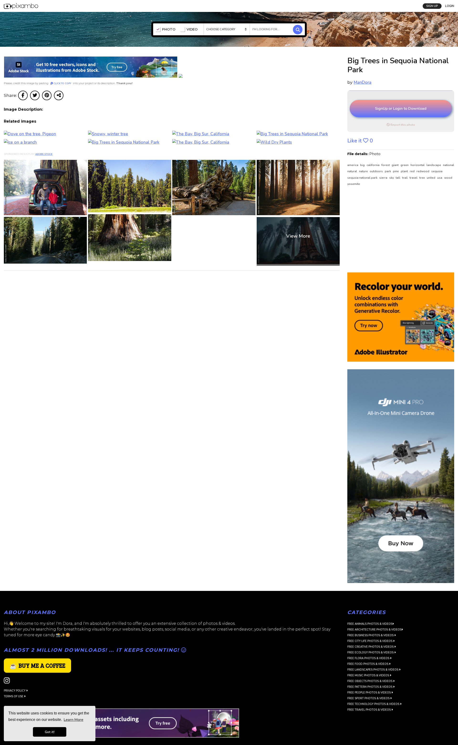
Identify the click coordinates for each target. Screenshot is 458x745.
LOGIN (449, 6)
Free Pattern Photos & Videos (370, 687)
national (448, 165)
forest (385, 165)
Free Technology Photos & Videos (373, 704)
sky (392, 178)
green (405, 165)
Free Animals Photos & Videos (369, 624)
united (431, 178)
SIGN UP (432, 6)
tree (422, 178)
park (388, 171)
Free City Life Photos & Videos (370, 641)
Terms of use (14, 696)
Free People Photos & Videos (369, 692)
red (412, 171)
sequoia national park (362, 178)
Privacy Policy (15, 691)
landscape (434, 165)
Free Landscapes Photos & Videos (373, 670)
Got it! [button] (49, 731)
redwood (423, 171)
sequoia (436, 171)
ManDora (362, 82)
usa (440, 178)
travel (414, 178)
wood (448, 178)
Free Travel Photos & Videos (369, 710)
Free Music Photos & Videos (368, 675)
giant (395, 165)
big (362, 165)
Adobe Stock (43, 154)
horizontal (418, 165)
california (373, 165)
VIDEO (192, 29)
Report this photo (402, 125)
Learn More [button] (73, 719)
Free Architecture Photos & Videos (374, 629)
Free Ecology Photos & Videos (370, 652)
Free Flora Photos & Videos (368, 658)
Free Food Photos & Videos (368, 664)
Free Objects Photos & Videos (370, 681)
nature (364, 171)
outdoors (377, 171)
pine (396, 171)
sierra (383, 178)
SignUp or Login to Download (401, 108)
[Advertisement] (397, 229)
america (353, 165)
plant (405, 171)
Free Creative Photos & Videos (370, 647)
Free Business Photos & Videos (370, 635)
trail (405, 178)
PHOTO (168, 29)
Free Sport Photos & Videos (368, 698)
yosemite (353, 184)
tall (398, 178)
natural (352, 171)
